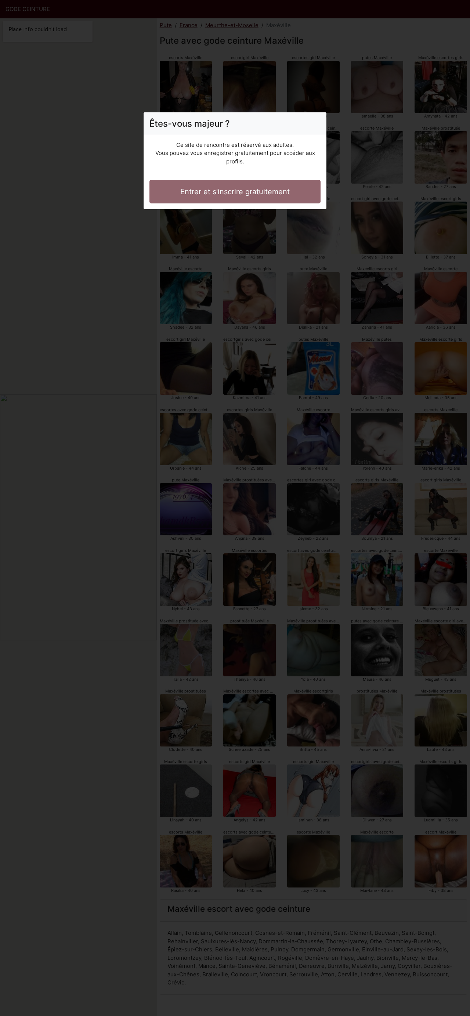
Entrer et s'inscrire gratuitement (235, 191)
